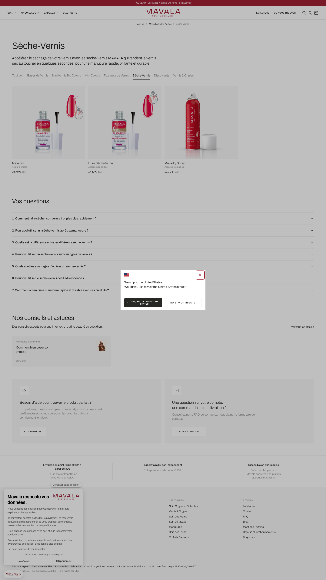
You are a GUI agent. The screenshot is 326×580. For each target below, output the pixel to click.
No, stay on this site (182, 303)
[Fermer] (200, 275)
